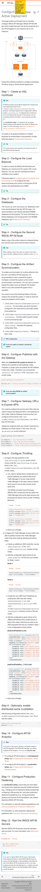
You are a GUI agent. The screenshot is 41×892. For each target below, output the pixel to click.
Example (18, 505)
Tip (7, 191)
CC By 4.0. (29, 886)
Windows (14, 839)
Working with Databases (21, 219)
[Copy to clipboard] (39, 379)
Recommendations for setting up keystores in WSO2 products (19, 127)
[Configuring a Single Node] (5, 876)
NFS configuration (11, 339)
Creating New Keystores (23, 139)
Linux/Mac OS (5, 839)
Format (11, 505)
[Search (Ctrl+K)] (34, 12)
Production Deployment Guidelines (25, 813)
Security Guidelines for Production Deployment (18, 807)
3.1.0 (26, 13)
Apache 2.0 (28, 890)
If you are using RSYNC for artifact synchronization (16, 392)
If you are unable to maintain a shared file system (19, 345)
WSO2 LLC (24, 882)
